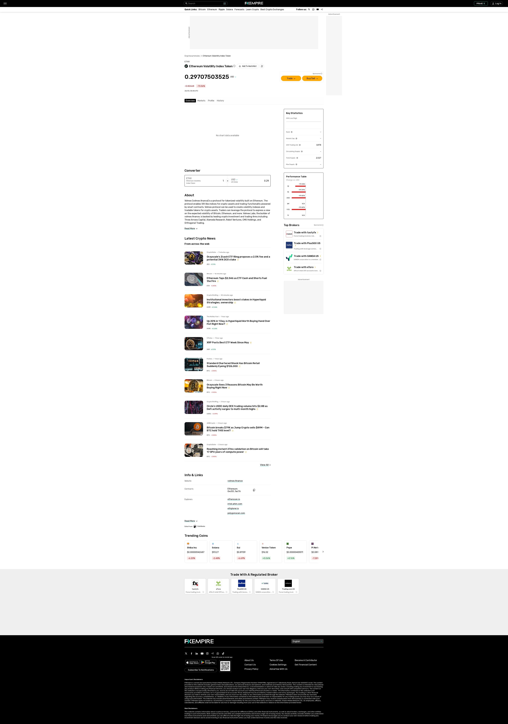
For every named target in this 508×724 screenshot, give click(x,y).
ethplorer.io (233, 508)
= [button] (227, 180)
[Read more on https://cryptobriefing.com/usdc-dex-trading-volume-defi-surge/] (194, 407)
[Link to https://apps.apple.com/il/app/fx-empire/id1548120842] (192, 663)
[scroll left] (320, 551)
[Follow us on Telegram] (321, 9)
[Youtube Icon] (202, 653)
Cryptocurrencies (192, 56)
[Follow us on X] (309, 9)
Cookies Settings (278, 664)
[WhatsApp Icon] (217, 653)
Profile (211, 100)
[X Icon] (186, 653)
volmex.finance (235, 481)
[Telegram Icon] (212, 653)
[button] (5, 3)
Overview (190, 100)
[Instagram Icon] (207, 653)
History (220, 100)
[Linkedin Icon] (196, 653)
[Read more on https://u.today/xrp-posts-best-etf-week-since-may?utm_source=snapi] (194, 343)
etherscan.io (234, 499)
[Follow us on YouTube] (317, 9)
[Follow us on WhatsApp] (313, 9)
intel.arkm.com (235, 504)
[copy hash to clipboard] (254, 490)
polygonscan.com (236, 513)
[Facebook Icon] (191, 653)
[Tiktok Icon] (223, 653)
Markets (201, 100)
